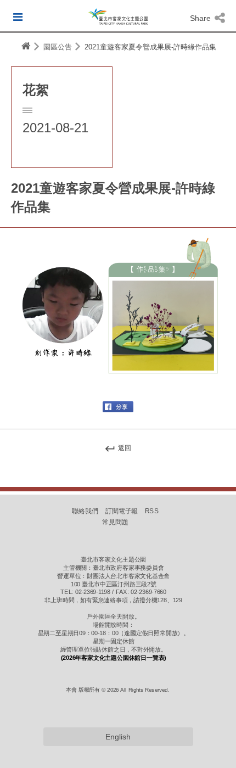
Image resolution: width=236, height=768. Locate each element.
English (118, 736)
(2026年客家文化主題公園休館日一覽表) (113, 657)
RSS (152, 511)
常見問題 (115, 522)
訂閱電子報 (121, 511)
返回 (123, 448)
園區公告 (57, 47)
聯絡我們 (85, 511)
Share (201, 18)
